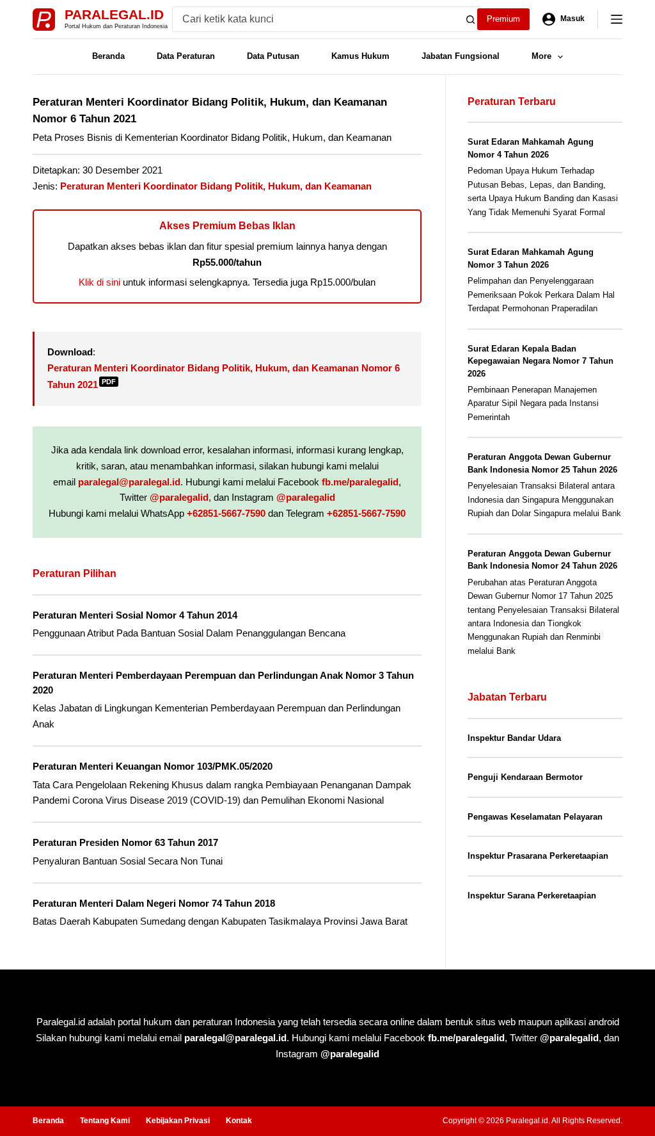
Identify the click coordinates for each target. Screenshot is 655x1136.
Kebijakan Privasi (178, 1120)
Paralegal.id (114, 14)
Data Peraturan (186, 56)
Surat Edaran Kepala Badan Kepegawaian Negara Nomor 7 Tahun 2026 (540, 361)
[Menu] (616, 19)
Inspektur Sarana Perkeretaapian (532, 895)
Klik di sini (99, 282)
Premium (503, 19)
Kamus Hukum (360, 56)
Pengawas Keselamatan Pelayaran (535, 817)
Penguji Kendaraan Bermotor (525, 777)
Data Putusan (273, 56)
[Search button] (470, 19)
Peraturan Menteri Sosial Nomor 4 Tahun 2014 (135, 615)
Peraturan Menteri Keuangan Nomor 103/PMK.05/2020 (152, 766)
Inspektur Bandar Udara (514, 738)
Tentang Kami (105, 1120)
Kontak (239, 1120)
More (541, 56)
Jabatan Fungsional (461, 56)
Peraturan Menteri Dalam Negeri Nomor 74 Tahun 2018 (154, 903)
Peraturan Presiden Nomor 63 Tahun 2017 (125, 842)
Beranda (108, 56)
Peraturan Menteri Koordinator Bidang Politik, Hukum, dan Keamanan (216, 186)
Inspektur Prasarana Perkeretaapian (538, 856)
